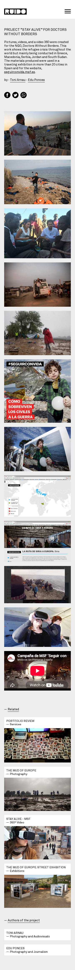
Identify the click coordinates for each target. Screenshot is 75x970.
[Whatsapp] (24, 95)
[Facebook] (7, 95)
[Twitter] (16, 95)
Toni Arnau (17, 80)
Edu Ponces (36, 80)
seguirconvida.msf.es (19, 72)
